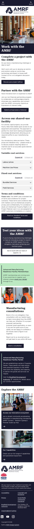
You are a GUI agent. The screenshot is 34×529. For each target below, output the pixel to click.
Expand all (18, 157)
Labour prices (17, 162)
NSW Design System (12, 525)
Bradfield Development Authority (8, 505)
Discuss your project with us (13, 82)
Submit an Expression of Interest (15, 110)
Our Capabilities (9, 450)
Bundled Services (17, 182)
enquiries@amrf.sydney (8, 510)
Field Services (17, 188)
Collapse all (28, 157)
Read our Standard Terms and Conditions (17, 216)
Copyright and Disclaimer (22, 493)
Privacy (3, 497)
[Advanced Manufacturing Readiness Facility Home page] (17, 13)
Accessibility (5, 492)
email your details (20, 279)
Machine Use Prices (17, 167)
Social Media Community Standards (22, 499)
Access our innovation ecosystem (16, 413)
